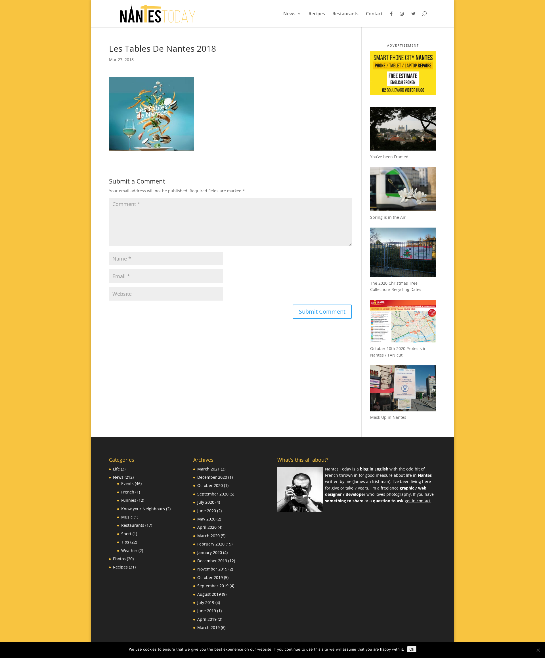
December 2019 (212, 560)
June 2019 (206, 610)
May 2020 (206, 519)
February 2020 (211, 544)
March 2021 (208, 469)
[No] (538, 650)
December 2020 (212, 477)
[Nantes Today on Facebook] (391, 19)
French (127, 492)
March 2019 (208, 627)
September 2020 (213, 494)
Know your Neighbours (143, 508)
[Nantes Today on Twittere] (413, 19)
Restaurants (345, 14)
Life (116, 469)
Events (127, 483)
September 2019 (213, 585)
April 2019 (207, 619)
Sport (126, 533)
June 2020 (206, 510)
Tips (125, 542)
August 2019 (209, 594)
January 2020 (209, 552)
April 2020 (207, 527)
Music (127, 517)
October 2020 (210, 485)
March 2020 (208, 535)
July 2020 (205, 502)
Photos (119, 558)
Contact (374, 14)
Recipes (317, 14)
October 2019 (210, 577)
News (289, 14)
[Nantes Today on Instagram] (402, 19)
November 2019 (212, 569)
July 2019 (205, 602)
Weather (129, 550)
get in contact (418, 500)
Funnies (128, 500)
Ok (411, 649)
